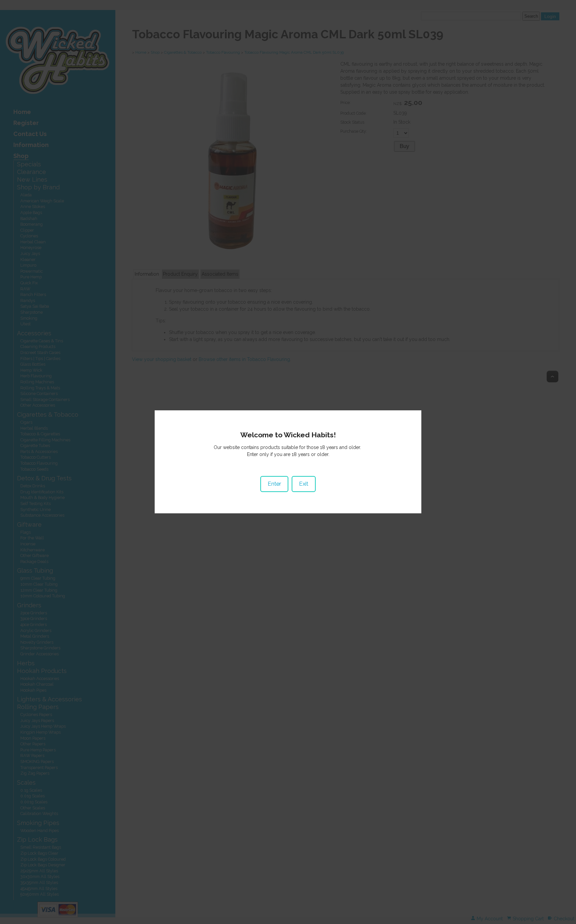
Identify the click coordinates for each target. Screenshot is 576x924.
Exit (303, 483)
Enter (274, 483)
